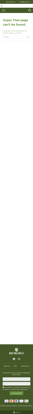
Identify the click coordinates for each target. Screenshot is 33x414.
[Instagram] (19, 359)
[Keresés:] (16, 37)
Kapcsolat (7, 366)
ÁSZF (15, 366)
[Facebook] (14, 359)
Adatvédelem (25, 366)
